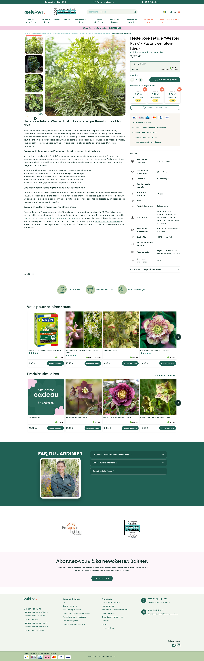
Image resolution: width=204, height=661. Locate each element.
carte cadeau (34, 417)
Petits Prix (161, 21)
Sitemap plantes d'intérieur (36, 626)
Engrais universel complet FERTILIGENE (45, 350)
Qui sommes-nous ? (111, 602)
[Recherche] (135, 11)
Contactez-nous (70, 606)
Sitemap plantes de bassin (35, 623)
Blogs (104, 624)
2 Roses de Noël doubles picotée (154, 350)
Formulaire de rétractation (75, 617)
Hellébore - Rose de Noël (102, 33)
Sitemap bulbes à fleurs (34, 615)
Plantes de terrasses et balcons (41, 33)
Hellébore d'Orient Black (76, 417)
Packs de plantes (148, 21)
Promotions (173, 20)
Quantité (134, 75)
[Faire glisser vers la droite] (35, 118)
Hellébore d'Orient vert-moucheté (155, 417)
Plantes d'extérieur (31, 21)
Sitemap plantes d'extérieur (36, 612)
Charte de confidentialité (74, 624)
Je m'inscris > (102, 578)
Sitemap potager (31, 619)
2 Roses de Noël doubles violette (117, 417)
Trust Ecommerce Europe (113, 617)
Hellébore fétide (110, 350)
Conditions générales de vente (76, 613)
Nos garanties (108, 606)
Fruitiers (66, 20)
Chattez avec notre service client (163, 614)
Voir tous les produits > (165, 375)
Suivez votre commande (159, 602)
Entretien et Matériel (131, 21)
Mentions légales (70, 620)
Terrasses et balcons (80, 21)
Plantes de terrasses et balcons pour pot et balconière (73, 33)
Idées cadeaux (108, 628)
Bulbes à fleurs (46, 21)
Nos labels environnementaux (115, 609)
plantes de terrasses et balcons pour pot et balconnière (52, 218)
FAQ (64, 602)
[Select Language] (165, 12)
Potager (57, 20)
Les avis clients (108, 613)
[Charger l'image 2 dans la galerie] (33, 45)
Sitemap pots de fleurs (34, 630)
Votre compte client (72, 609)
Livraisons (106, 620)
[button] (82, 12)
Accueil (26, 33)
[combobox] (112, 11)
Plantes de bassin (114, 21)
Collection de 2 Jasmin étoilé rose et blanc (82, 351)
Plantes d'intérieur (98, 21)
